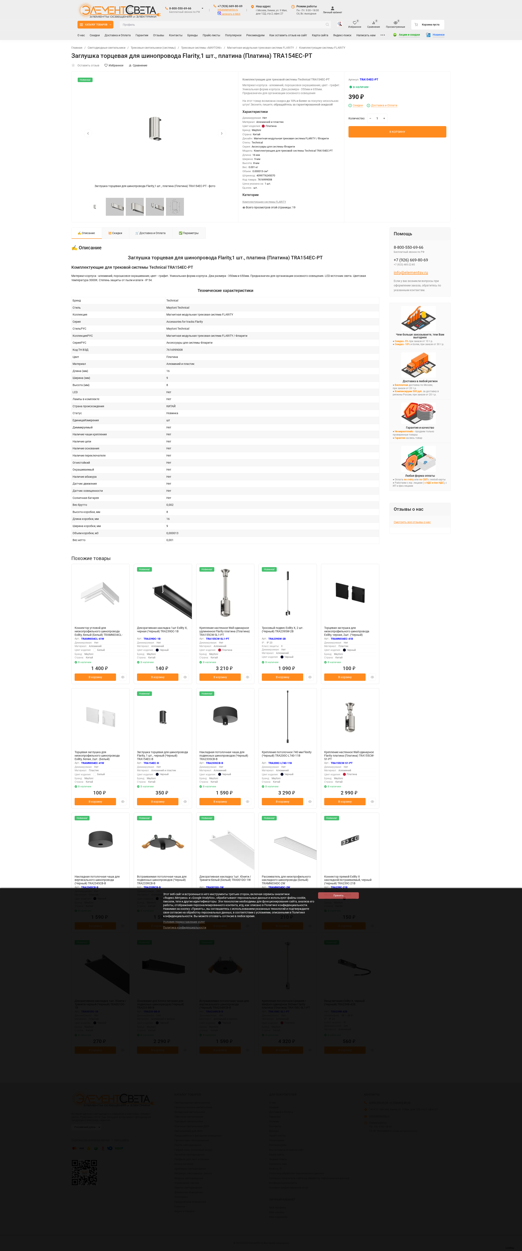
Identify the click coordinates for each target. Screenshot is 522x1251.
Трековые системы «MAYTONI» (201, 47)
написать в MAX (230, 14)
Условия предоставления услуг (184, 921)
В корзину (95, 677)
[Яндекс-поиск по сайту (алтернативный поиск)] (339, 25)
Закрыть (516, 1249)
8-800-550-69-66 (180, 8)
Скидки (358, 105)
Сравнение (140, 65)
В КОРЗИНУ (397, 131)
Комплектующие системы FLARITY (322, 47)
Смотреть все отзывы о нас (412, 522)
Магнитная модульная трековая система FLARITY (260, 47)
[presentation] (88, 133)
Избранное (116, 65)
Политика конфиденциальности (184, 927)
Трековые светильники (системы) (153, 47)
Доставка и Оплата (384, 105)
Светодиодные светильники (106, 47)
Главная (76, 47)
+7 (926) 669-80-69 (230, 6)
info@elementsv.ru (228, 9)
